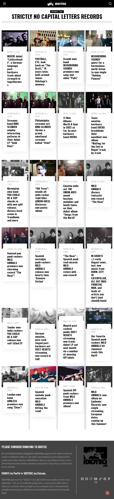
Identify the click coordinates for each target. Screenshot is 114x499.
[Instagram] (91, 479)
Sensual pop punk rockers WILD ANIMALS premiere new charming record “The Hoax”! (15, 264)
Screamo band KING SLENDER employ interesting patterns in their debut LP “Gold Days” (13, 133)
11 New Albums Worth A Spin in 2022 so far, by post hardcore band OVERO (70, 127)
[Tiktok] (100, 479)
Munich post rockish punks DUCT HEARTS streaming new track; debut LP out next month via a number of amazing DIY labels (70, 341)
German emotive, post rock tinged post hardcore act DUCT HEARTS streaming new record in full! (43, 346)
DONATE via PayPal (11, 473)
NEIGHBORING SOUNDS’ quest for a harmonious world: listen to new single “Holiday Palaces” (98, 67)
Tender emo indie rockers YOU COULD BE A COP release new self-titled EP (15, 335)
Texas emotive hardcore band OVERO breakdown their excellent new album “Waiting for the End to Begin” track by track (99, 135)
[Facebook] (82, 479)
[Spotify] (105, 479)
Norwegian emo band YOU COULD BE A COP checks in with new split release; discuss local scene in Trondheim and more (15, 204)
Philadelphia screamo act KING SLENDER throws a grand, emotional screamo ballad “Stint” (43, 131)
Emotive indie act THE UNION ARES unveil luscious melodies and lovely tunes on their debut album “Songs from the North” (71, 202)
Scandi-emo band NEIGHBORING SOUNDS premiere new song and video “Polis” (71, 68)
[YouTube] (95, 479)
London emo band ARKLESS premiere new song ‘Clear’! (15, 400)
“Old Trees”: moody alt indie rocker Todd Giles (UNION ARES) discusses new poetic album (42, 199)
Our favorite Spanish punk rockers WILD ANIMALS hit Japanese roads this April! (98, 345)
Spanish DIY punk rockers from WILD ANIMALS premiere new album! (71, 398)
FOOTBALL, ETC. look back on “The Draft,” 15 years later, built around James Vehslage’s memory (42, 71)
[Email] (96, 482)
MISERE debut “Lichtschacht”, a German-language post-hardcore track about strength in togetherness (15, 70)
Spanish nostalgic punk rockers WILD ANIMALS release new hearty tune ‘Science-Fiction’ (42, 268)
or (22, 473)
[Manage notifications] (107, 493)
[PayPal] (109, 479)
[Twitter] (87, 479)
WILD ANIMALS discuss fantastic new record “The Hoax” (97, 194)
